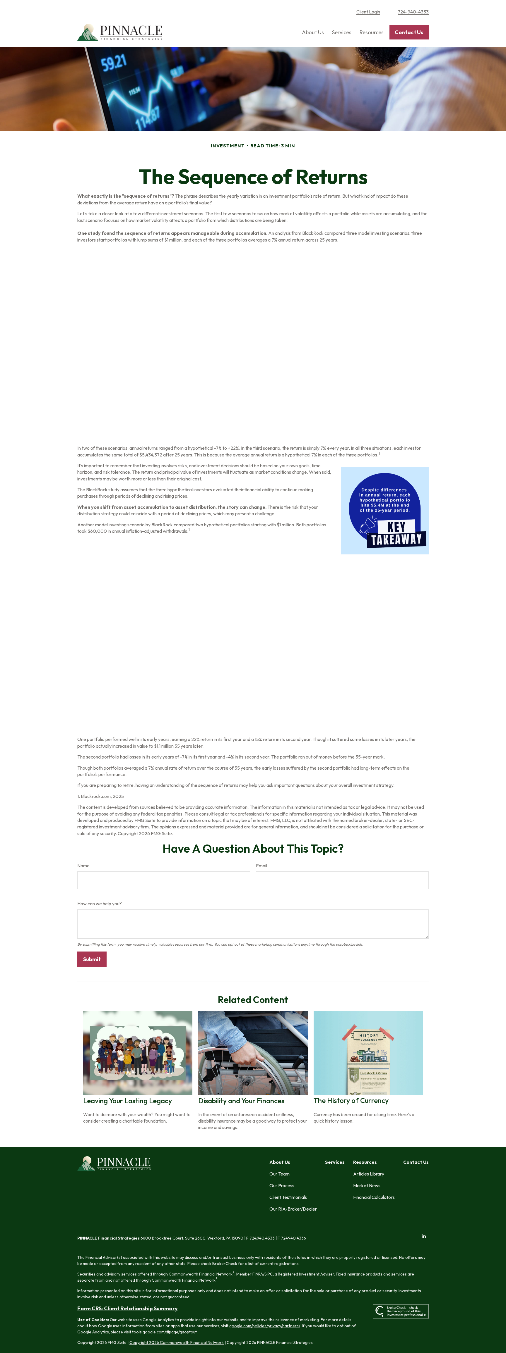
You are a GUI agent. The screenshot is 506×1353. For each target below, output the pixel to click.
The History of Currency (351, 1100)
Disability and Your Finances (241, 1100)
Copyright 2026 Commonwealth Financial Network (176, 1342)
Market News (366, 1185)
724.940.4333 (262, 1238)
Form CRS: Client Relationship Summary (127, 1308)
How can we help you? (99, 903)
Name (83, 865)
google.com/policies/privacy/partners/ (264, 1325)
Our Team (279, 1174)
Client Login (368, 12)
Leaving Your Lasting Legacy (127, 1100)
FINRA (257, 1274)
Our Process (281, 1185)
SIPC (268, 1274)
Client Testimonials (288, 1197)
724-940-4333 (413, 12)
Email (261, 865)
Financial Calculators (374, 1197)
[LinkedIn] (424, 1236)
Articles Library (368, 1174)
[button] (313, 32)
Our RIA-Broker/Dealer (293, 1209)
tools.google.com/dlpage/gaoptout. (165, 1332)
